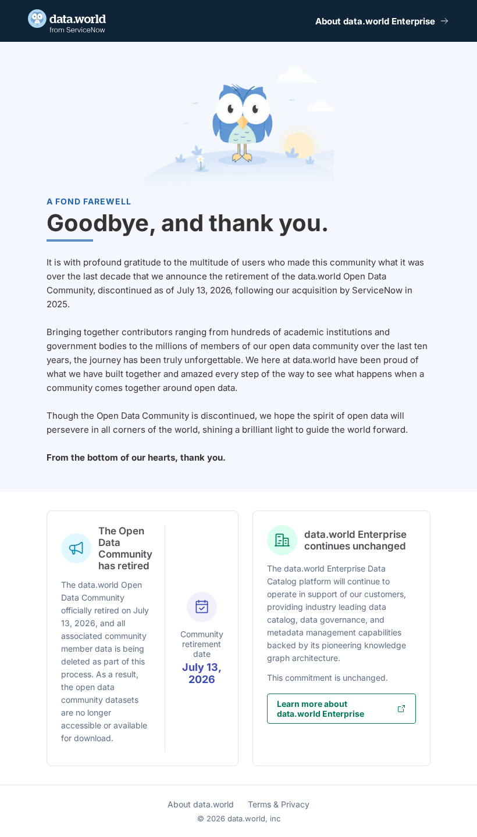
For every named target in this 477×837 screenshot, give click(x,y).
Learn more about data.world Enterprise (320, 709)
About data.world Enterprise (375, 21)
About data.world (201, 804)
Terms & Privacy (278, 804)
